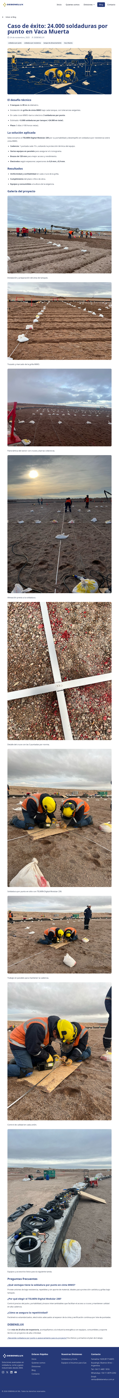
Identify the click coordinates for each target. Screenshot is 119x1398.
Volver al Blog (11, 17)
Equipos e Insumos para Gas (73, 1362)
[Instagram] (3, 1372)
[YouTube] (15, 1372)
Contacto (111, 4)
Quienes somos (72, 4)
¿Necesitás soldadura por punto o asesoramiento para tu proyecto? (37, 1338)
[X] (7, 1372)
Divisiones (88, 4)
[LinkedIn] (11, 1372)
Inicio (59, 4)
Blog (101, 4)
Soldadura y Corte (69, 1359)
